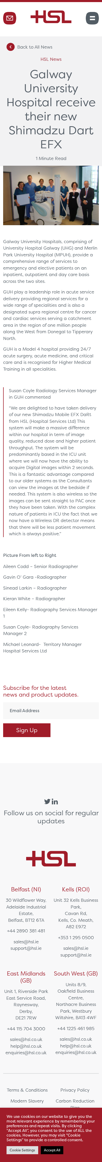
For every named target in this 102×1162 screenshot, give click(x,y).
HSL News (51, 59)
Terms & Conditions (27, 1090)
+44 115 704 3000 (26, 1028)
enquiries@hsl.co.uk (26, 1052)
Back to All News (34, 47)
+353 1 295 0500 (76, 937)
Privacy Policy (74, 1090)
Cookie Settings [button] (22, 1150)
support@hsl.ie (26, 948)
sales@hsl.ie (26, 941)
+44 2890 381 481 (26, 930)
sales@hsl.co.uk (26, 1039)
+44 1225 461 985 (75, 1028)
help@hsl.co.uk (26, 1046)
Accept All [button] (52, 1150)
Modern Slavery (27, 1101)
